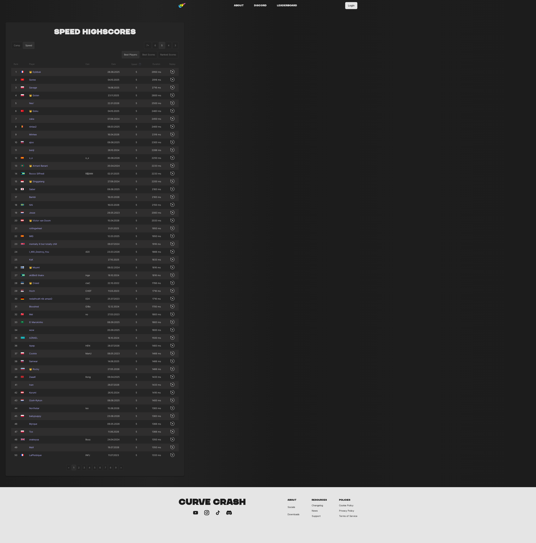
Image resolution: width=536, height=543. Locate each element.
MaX (31, 447)
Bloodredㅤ (34, 306)
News (315, 510)
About (239, 5)
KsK (31, 259)
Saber (32, 189)
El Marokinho (36, 322)
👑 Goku (33, 111)
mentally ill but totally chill (43, 244)
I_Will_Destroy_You (39, 251)
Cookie (33, 353)
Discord (260, 5)
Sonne (32, 79)
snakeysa (34, 439)
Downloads (293, 514)
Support (316, 516)
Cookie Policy (346, 505)
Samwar (33, 361)
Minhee (33, 134)
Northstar (34, 408)
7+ (147, 45)
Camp (17, 45)
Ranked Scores (168, 54)
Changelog (317, 505)
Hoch (32, 291)
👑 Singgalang (36, 181)
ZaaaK (32, 377)
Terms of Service (348, 516)
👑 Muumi (34, 267)
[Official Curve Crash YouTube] (195, 513)
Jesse (32, 212)
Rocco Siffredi (36, 173)
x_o (31, 158)
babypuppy (35, 416)
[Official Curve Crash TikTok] (217, 513)
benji (31, 150)
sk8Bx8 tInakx (36, 275)
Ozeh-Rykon (35, 400)
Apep (32, 345)
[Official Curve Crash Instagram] (206, 513)
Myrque (33, 423)
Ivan (31, 384)
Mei (31, 314)
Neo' (31, 103)
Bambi (32, 197)
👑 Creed (34, 283)
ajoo (31, 142)
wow (31, 330)
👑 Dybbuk (35, 72)
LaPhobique (35, 455)
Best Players (130, 54)
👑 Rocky (34, 369)
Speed (28, 45)
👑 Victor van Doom (40, 220)
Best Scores (148, 54)
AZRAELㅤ (33, 337)
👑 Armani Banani (38, 165)
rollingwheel (35, 228)
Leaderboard (287, 5)
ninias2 (33, 126)
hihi (31, 204)
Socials (291, 507)
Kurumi (32, 392)
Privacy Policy (346, 510)
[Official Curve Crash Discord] (229, 513)
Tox (31, 431)
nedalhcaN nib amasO (40, 298)
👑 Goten (34, 95)
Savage (33, 87)
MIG (31, 236)
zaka (31, 118)
